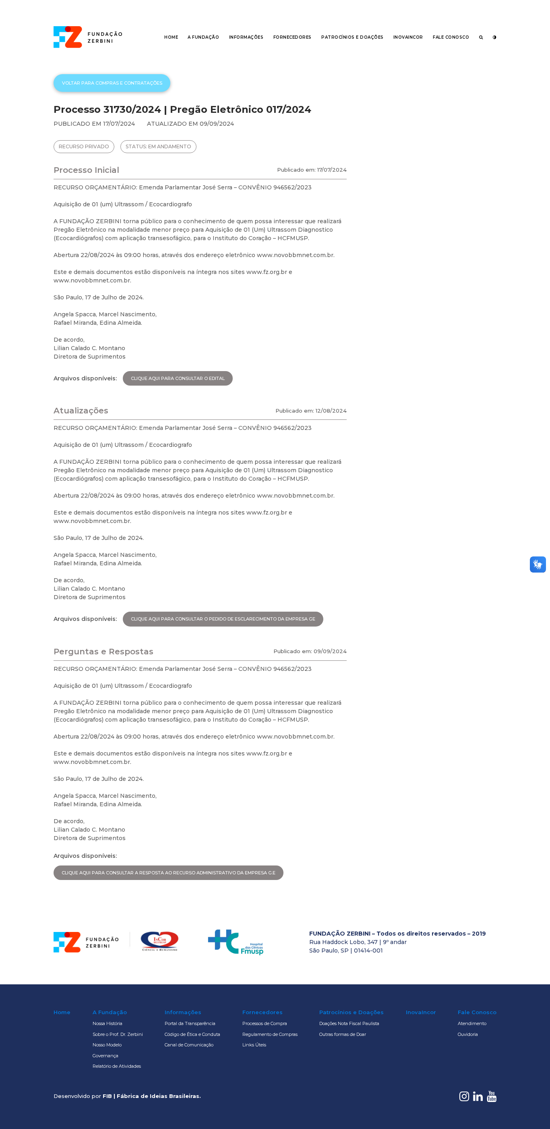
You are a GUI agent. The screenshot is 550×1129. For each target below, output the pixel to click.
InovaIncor (408, 37)
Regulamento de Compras (270, 1034)
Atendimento (472, 1023)
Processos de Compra (264, 1023)
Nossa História (107, 1023)
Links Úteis (254, 1045)
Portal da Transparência (190, 1023)
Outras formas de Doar (342, 1034)
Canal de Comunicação (189, 1045)
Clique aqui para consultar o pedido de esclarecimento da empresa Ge (223, 619)
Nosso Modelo (107, 1045)
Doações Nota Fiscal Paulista (349, 1023)
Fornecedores (292, 37)
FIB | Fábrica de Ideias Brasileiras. (152, 1096)
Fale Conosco (451, 37)
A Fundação (203, 37)
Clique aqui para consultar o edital (178, 378)
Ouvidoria (468, 1034)
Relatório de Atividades (117, 1066)
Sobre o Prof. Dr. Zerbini (118, 1034)
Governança (105, 1055)
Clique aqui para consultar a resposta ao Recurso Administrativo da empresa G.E (168, 873)
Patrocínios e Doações (352, 37)
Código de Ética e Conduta (192, 1034)
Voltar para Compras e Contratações (112, 83)
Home (171, 37)
